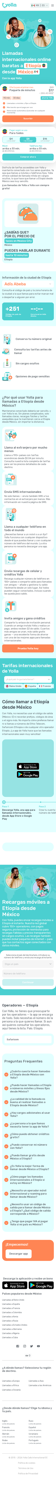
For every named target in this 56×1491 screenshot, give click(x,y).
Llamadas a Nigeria (10, 1333)
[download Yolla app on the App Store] (28, 766)
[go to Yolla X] (31, 1346)
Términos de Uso (25, 1468)
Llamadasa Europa (11, 1381)
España (32, 686)
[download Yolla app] (14, 1285)
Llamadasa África (10, 1385)
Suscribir (28, 118)
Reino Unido (15, 686)
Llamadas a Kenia (10, 1316)
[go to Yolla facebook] (17, 1346)
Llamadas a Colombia (12, 1312)
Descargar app (18, 1253)
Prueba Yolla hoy (28, 648)
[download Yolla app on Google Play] (28, 774)
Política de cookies (26, 1463)
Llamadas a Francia (11, 1308)
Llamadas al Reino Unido (13, 1300)
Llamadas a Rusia (10, 1321)
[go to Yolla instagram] (24, 1346)
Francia (47, 686)
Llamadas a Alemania (12, 1329)
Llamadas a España (11, 1304)
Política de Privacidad (28, 1473)
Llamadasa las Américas (40, 1385)
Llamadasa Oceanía (11, 1390)
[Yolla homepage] (9, 5)
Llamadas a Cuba (10, 1337)
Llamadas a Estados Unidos (14, 1325)
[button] (39, 5)
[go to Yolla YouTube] (38, 1346)
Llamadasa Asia (36, 1381)
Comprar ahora (28, 157)
